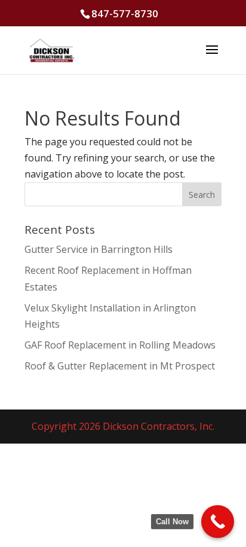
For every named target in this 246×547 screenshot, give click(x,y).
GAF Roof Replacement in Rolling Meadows (120, 345)
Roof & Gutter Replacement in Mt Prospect (119, 365)
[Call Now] (217, 521)
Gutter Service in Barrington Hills (98, 249)
